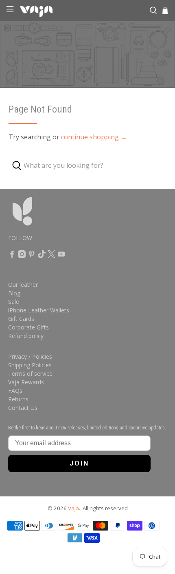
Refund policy (26, 336)
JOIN (79, 463)
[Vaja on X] (51, 256)
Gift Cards (21, 319)
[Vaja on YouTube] (61, 256)
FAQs (15, 390)
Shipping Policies (30, 365)
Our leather (23, 284)
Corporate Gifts (28, 327)
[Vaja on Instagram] (22, 256)
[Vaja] (81, 10)
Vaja (73, 508)
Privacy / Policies (30, 356)
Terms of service (30, 373)
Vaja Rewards (26, 382)
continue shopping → (94, 136)
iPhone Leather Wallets (38, 310)
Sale (13, 301)
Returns (18, 399)
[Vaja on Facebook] (12, 256)
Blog (14, 293)
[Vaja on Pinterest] (31, 256)
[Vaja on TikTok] (42, 256)
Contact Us (22, 408)
